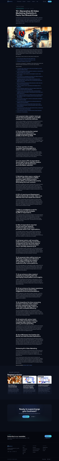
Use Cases (24, 1)
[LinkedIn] (10, 451)
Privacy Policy (44, 459)
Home (23, 447)
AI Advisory (34, 447)
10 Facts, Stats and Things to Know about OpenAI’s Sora (26, 58)
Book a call (26, 416)
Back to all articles (20, 6)
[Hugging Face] (16, 451)
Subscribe (47, 436)
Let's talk (32, 416)
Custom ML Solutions (36, 450)
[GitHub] (14, 451)
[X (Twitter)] (8, 451)
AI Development (19, 1)
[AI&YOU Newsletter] (12, 451)
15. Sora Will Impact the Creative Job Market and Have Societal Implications (29, 110)
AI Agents (33, 1)
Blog (37, 1)
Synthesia (24, 365)
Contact (50, 1)
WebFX (28, 365)
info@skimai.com (47, 438)
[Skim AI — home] (9, 1)
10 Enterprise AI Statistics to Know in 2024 (24, 61)
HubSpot (30, 365)
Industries (28, 1)
